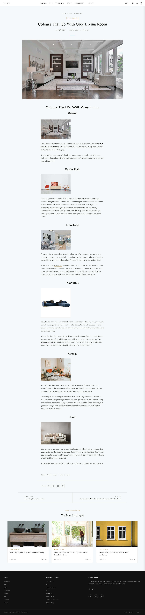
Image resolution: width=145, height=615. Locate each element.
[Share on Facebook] (53, 486)
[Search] (133, 3)
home (61, 475)
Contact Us (50, 596)
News (70, 13)
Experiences (80, 3)
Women (43, 3)
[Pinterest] (102, 596)
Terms (125, 612)
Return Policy (50, 587)
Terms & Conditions (52, 599)
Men (51, 3)
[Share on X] (48, 486)
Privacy (131, 612)
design (55, 475)
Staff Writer (61, 30)
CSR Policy (50, 603)
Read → (43, 559)
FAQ (47, 590)
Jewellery (60, 3)
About (48, 584)
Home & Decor (78, 13)
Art (5, 596)
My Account (50, 581)
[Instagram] (96, 596)
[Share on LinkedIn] (58, 486)
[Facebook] (90, 596)
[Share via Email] (63, 486)
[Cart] (141, 3)
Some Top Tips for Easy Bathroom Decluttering (27, 552)
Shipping (49, 593)
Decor (48, 475)
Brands (91, 3)
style (68, 475)
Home (69, 3)
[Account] (137, 3)
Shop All (7, 581)
